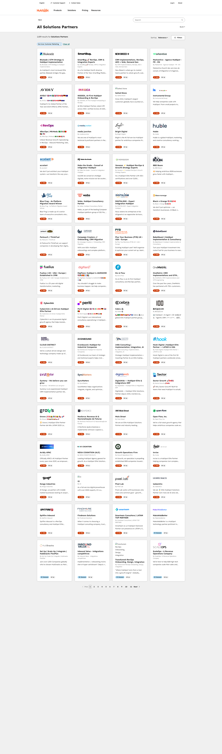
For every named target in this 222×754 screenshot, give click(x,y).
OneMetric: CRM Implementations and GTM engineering (165, 274)
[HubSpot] (43, 10)
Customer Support (59, 3)
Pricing (85, 10)
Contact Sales (75, 3)
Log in (172, 3)
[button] (182, 26)
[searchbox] (159, 20)
